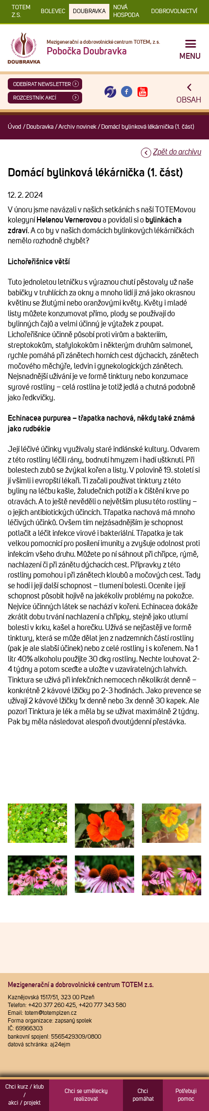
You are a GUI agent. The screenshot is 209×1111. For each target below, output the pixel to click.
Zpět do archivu (177, 152)
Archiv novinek (77, 127)
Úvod (14, 127)
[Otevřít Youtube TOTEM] (143, 92)
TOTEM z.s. (21, 11)
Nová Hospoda (126, 11)
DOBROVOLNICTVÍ (174, 12)
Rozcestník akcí (34, 98)
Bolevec (53, 12)
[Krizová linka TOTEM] (110, 92)
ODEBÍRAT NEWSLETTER (42, 84)
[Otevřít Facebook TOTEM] (126, 92)
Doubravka (89, 12)
